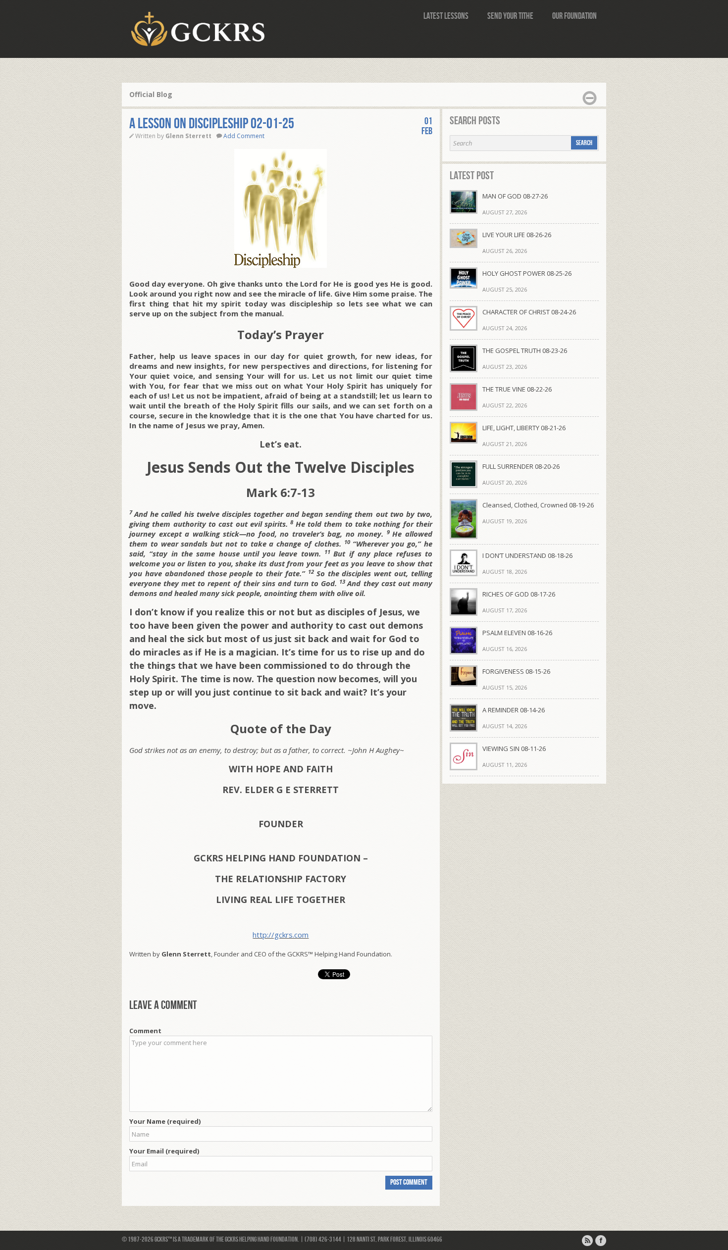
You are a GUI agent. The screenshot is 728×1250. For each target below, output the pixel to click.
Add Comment (243, 136)
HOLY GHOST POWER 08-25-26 (527, 273)
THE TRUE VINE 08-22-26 (517, 389)
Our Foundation (574, 16)
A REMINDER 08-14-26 (513, 709)
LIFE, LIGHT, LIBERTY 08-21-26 (524, 427)
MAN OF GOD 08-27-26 (515, 196)
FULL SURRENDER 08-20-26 (521, 466)
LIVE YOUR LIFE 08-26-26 (516, 234)
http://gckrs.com (281, 935)
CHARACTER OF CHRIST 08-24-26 (529, 311)
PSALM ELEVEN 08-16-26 (517, 632)
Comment (145, 1030)
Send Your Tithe (510, 16)
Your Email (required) (164, 1151)
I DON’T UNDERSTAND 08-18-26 (527, 555)
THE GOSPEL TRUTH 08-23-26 (524, 350)
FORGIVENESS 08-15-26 (516, 671)
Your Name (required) (165, 1121)
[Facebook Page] (600, 1240)
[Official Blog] (587, 1240)
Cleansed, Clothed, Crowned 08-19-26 (538, 504)
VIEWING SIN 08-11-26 (514, 748)
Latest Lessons (445, 16)
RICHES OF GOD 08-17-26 (518, 594)
